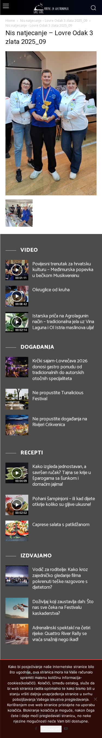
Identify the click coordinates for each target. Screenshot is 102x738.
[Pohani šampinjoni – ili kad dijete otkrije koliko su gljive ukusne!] (16, 505)
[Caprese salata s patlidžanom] (16, 531)
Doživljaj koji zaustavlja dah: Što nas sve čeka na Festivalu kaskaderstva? (63, 608)
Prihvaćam (51, 729)
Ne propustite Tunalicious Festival (58, 396)
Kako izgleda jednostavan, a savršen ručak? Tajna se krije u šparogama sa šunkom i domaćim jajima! (61, 475)
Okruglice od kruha (51, 290)
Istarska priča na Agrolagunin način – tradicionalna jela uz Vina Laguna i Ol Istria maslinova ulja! (63, 322)
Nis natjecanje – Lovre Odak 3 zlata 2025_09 (53, 20)
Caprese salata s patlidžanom (60, 525)
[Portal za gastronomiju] (51, 8)
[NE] (95, 699)
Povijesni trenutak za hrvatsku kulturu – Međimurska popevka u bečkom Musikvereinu (62, 270)
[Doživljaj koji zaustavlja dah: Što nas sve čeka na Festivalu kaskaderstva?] (16, 608)
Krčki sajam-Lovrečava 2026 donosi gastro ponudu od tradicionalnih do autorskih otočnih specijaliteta (60, 370)
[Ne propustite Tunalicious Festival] (16, 399)
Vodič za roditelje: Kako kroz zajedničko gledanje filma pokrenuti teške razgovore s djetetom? (60, 578)
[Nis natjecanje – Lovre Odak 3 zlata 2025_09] (51, 194)
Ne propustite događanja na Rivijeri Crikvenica (59, 422)
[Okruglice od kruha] (16, 296)
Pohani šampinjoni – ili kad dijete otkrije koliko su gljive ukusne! (63, 502)
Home (10, 20)
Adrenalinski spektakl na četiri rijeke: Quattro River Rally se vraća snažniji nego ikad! (61, 634)
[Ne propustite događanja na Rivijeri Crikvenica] (16, 425)
